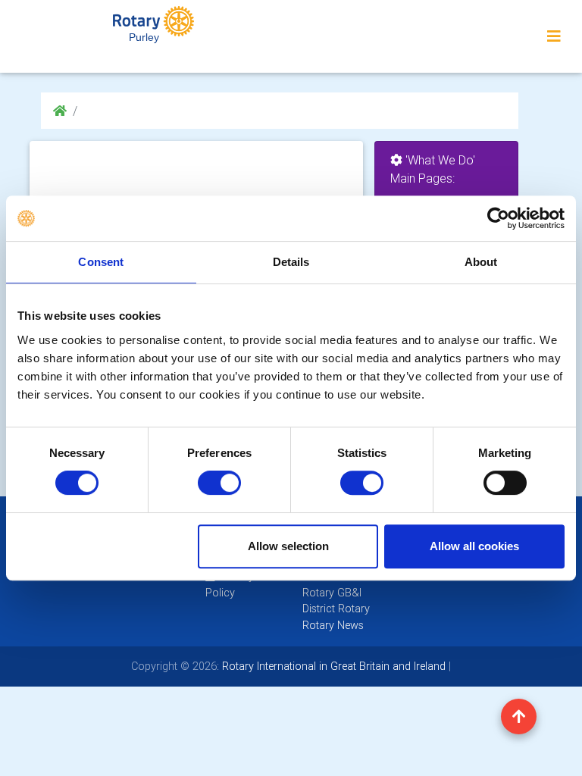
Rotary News (333, 625)
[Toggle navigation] (554, 36)
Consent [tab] (101, 261)
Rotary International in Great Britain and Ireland (332, 666)
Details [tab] (291, 261)
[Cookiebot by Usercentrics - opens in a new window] (498, 218)
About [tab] (481, 261)
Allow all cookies (474, 546)
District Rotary (336, 608)
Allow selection (288, 546)
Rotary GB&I (331, 592)
